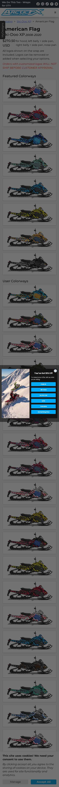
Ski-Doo (43, 390)
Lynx (43, 401)
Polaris (43, 384)
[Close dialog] (55, 370)
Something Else (43, 412)
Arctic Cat (43, 395)
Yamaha (43, 406)
